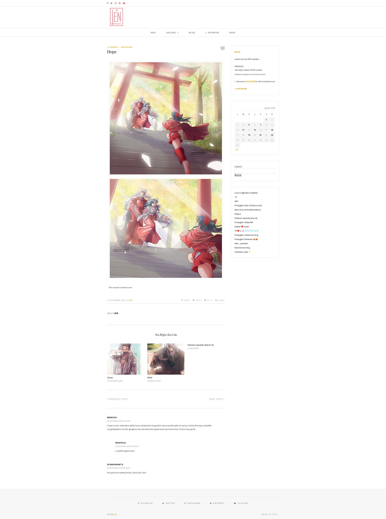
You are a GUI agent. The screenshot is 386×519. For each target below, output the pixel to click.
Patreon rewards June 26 (246, 218)
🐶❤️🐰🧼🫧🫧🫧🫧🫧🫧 (247, 230)
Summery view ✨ (243, 252)
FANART (114, 47)
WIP (236, 201)
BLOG (192, 32)
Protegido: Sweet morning (246, 235)
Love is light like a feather (246, 192)
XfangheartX (115, 464)
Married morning (242, 247)
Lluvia (110, 377)
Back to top (269, 514)
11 (243, 130)
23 (272, 135)
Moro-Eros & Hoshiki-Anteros (248, 209)
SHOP (232, 32)
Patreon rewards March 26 (201, 345)
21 (260, 135)
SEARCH (238, 166)
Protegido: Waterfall (244, 222)
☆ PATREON (212, 32)
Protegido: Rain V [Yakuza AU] (248, 205)
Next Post (216, 399)
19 (249, 135)
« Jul (236, 149)
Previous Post (118, 399)
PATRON (250, 81)
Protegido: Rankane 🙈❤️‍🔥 (246, 239)
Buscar (238, 175)
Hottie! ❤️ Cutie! (242, 226)
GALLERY (171, 32)
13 (255, 130)
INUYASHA (127, 47)
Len (130, 300)
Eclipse (238, 214)
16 (272, 130)
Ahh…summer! (241, 243)
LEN (115, 514)
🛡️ (236, 197)
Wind (149, 377)
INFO (153, 32)
